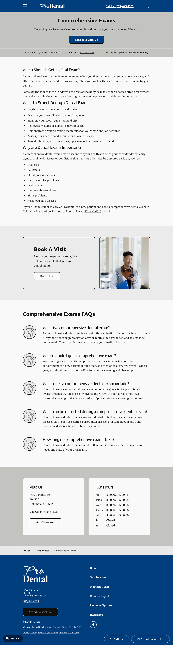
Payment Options (101, 605)
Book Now (47, 276)
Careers (63, 632)
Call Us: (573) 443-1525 (120, 6)
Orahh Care (73, 632)
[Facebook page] (93, 624)
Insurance (96, 614)
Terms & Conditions (48, 632)
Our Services (98, 577)
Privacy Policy (30, 632)
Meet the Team (99, 586)
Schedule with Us (86, 39)
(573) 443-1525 (87, 52)
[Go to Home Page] (52, 6)
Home (93, 568)
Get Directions (45, 522)
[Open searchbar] (147, 6)
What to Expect (99, 596)
